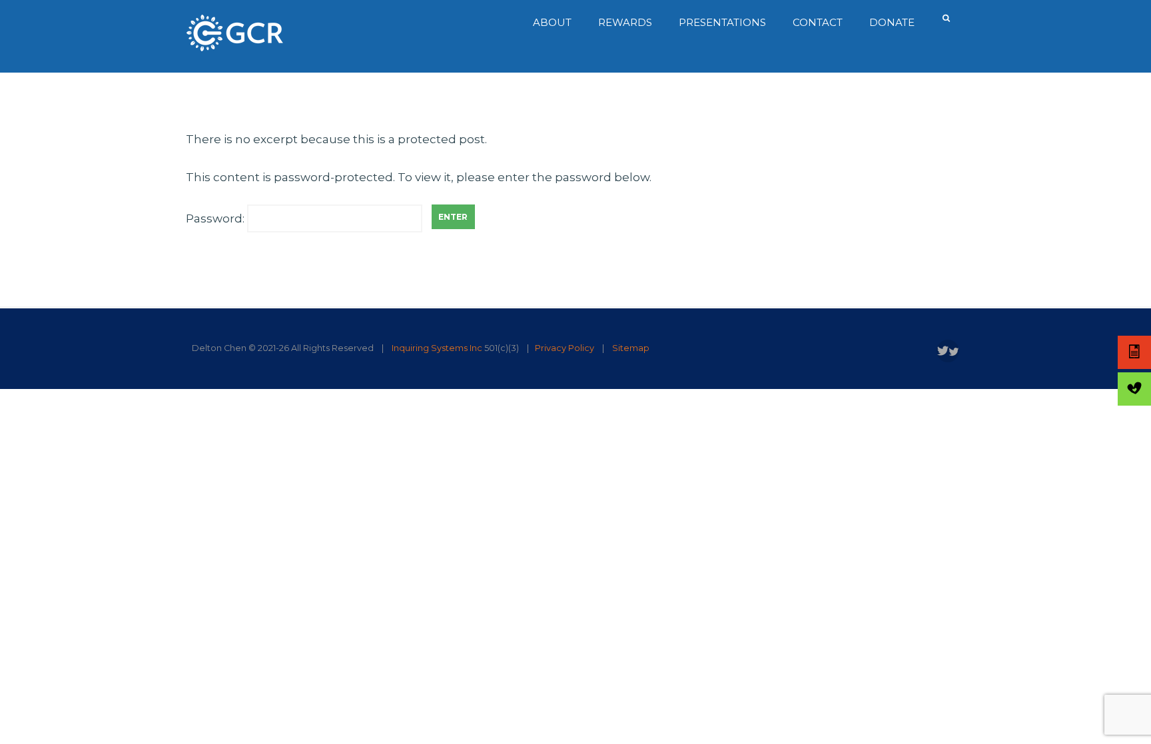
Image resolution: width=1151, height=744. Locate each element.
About (552, 22)
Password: (216, 218)
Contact (818, 22)
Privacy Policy (564, 348)
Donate (892, 22)
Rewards (625, 22)
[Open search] (947, 18)
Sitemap (630, 348)
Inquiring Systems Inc (437, 348)
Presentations (722, 22)
